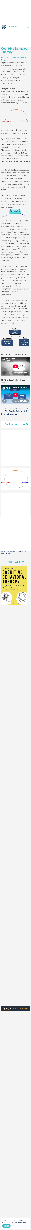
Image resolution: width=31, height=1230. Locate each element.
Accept (6, 1226)
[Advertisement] (15, 30)
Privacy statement (20, 1222)
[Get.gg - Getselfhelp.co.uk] (15, 27)
